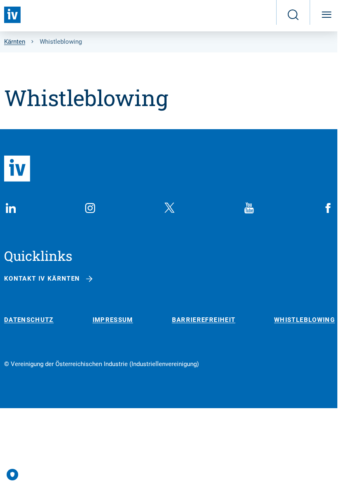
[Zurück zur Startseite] (12, 15)
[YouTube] (248, 208)
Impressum (113, 320)
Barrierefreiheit (204, 320)
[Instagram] (90, 208)
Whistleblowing (304, 320)
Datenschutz (29, 320)
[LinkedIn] (10, 208)
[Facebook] (328, 208)
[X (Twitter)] (169, 208)
